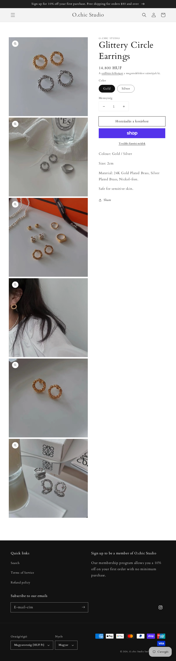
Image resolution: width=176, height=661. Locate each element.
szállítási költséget (112, 73)
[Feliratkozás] (83, 607)
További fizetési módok (132, 143)
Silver (126, 89)
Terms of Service (22, 573)
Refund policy (20, 582)
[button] (13, 15)
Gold (107, 89)
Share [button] (107, 200)
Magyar (63, 645)
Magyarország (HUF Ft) (29, 645)
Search (15, 563)
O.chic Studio (136, 651)
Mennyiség (105, 98)
